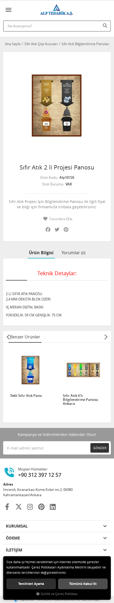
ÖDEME (13, 538)
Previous (8, 337)
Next (106, 337)
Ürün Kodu (48, 177)
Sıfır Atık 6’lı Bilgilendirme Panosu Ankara (80, 400)
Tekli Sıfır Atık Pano (26, 396)
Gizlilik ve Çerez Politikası (59, 594)
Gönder (99, 448)
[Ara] (105, 25)
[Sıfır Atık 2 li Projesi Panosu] (57, 106)
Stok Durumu (52, 184)
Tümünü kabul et (83, 583)
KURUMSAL (17, 526)
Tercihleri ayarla (31, 583)
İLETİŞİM (14, 550)
